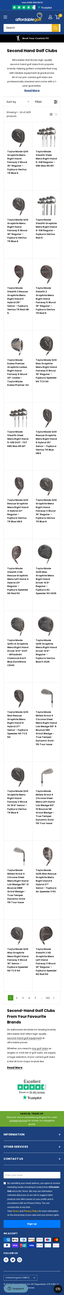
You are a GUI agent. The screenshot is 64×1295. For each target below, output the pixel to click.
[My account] (50, 17)
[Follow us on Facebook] (6, 1259)
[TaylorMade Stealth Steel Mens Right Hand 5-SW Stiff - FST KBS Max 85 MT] (18, 416)
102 (48, 997)
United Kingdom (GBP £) (18, 1277)
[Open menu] (5, 17)
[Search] (55, 28)
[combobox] (30, 28)
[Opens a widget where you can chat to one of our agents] (16, 1288)
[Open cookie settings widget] (58, 1289)
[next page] (53, 997)
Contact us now (18, 1120)
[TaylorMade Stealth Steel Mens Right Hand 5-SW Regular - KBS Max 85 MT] (46, 136)
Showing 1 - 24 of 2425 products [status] (19, 114)
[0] (57, 17)
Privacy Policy (31, 1211)
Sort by (11, 102)
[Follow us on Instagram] (19, 1259)
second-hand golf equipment (24, 1038)
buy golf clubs (40, 1048)
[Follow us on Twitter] (12, 1259)
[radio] (51, 114)
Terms (16, 1211)
